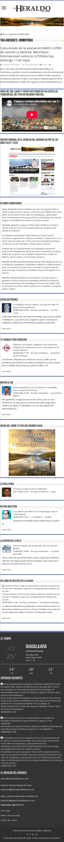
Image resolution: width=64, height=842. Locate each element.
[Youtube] (36, 834)
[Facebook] (30, 834)
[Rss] (27, 834)
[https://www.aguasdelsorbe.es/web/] (32, 22)
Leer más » (6, 328)
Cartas (44, 65)
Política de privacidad (10, 815)
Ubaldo (48, 517)
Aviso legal (5, 810)
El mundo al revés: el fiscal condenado (30, 489)
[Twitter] (33, 834)
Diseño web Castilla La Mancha (37, 830)
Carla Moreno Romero (49, 602)
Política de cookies (9, 820)
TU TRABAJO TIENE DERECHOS (13, 339)
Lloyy (53, 491)
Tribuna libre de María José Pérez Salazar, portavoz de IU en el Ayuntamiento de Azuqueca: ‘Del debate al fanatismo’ (30, 228)
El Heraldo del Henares (11, 65)
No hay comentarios (40, 310)
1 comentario (37, 517)
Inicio (5, 34)
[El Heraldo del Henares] (32, 8)
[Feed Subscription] (63, 40)
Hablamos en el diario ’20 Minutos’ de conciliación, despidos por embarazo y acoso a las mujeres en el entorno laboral (36, 347)
